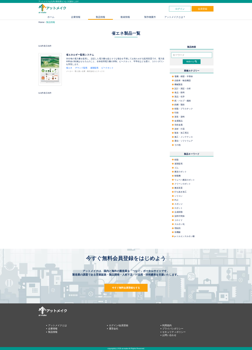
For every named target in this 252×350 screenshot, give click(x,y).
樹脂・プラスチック (183, 109)
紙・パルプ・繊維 (182, 100)
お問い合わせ (169, 335)
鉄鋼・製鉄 (179, 104)
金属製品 (178, 121)
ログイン (180, 9)
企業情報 (75, 17)
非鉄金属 (178, 125)
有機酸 (177, 232)
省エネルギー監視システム (80, 54)
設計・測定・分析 (182, 88)
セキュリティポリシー (174, 332)
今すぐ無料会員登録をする (126, 287)
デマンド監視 (81, 68)
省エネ (69, 68)
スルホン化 (179, 224)
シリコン (178, 196)
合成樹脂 (178, 212)
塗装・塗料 (179, 117)
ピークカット (107, 68)
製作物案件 (150, 17)
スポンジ (178, 204)
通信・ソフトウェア (183, 141)
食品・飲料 (179, 92)
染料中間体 (179, 216)
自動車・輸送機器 (182, 80)
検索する (190, 61)
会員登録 (202, 9)
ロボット (178, 208)
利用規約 (167, 325)
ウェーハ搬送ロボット (184, 180)
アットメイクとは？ (174, 17)
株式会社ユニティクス (96, 71)
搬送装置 (178, 188)
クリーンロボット (182, 184)
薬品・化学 (179, 96)
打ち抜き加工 (180, 192)
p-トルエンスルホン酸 (184, 236)
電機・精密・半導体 (183, 76)
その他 (177, 145)
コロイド (178, 220)
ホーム (50, 17)
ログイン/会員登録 (118, 325)
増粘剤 (177, 228)
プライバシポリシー (172, 328)
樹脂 (176, 159)
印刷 (176, 112)
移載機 (177, 176)
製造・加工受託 (181, 133)
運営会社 (113, 328)
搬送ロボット (180, 171)
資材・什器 (179, 129)
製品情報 (100, 17)
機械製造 (178, 84)
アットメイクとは (57, 325)
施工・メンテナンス (183, 137)
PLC (176, 200)
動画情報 (125, 17)
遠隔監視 (94, 68)
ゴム (176, 168)
